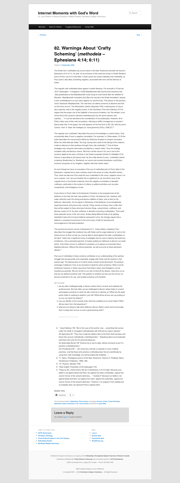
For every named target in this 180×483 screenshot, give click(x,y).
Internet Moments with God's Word (68, 12)
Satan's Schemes (68, 403)
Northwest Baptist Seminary (48, 443)
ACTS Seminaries (44, 433)
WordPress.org (97, 441)
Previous (42, 35)
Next (139, 35)
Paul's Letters (83, 401)
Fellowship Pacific (45, 441)
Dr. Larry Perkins (83, 403)
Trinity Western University (83, 459)
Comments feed (98, 438)
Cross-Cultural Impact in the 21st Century (53, 438)
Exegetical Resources (73, 27)
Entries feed (96, 435)
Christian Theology (45, 435)
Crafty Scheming (114, 401)
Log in (94, 433)
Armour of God (102, 401)
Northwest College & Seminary (91, 472)
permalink (102, 403)
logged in (66, 417)
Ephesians (74, 401)
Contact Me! (89, 27)
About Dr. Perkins (55, 27)
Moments (42, 27)
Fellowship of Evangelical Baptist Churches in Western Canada (107, 456)
